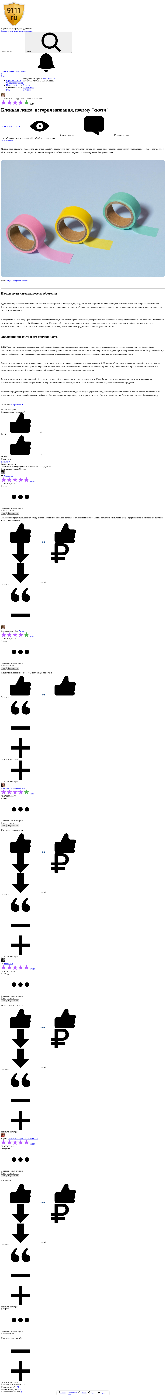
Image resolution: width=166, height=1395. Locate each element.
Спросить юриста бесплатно (14, 71)
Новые (16, 469)
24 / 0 (3, 434)
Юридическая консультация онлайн (17, 31)
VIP (23, 788)
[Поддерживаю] (20, 542)
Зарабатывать (7, 140)
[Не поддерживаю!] (65, 542)
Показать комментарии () (13, 1385)
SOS (8, 90)
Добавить (83, 1392)
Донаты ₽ (5, 462)
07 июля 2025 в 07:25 (10, 126)
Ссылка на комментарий (12, 508)
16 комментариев (8, 409)
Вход (3, 76)
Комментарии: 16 (8, 464)
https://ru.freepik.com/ (17, 280)
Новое (11, 85)
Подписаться (6, 459)
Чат (3, 513)
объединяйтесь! (26, 28)
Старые (22, 469)
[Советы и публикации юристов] (14, 26)
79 (18, 1387)
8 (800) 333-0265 (50, 78)
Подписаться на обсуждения (38, 466)
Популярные (6, 469)
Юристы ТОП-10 (13, 80)
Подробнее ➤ (16, 404)
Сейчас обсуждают (14, 83)
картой (43, 582)
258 (19, 1389)
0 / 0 (5, 457)
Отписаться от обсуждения (13, 466)
